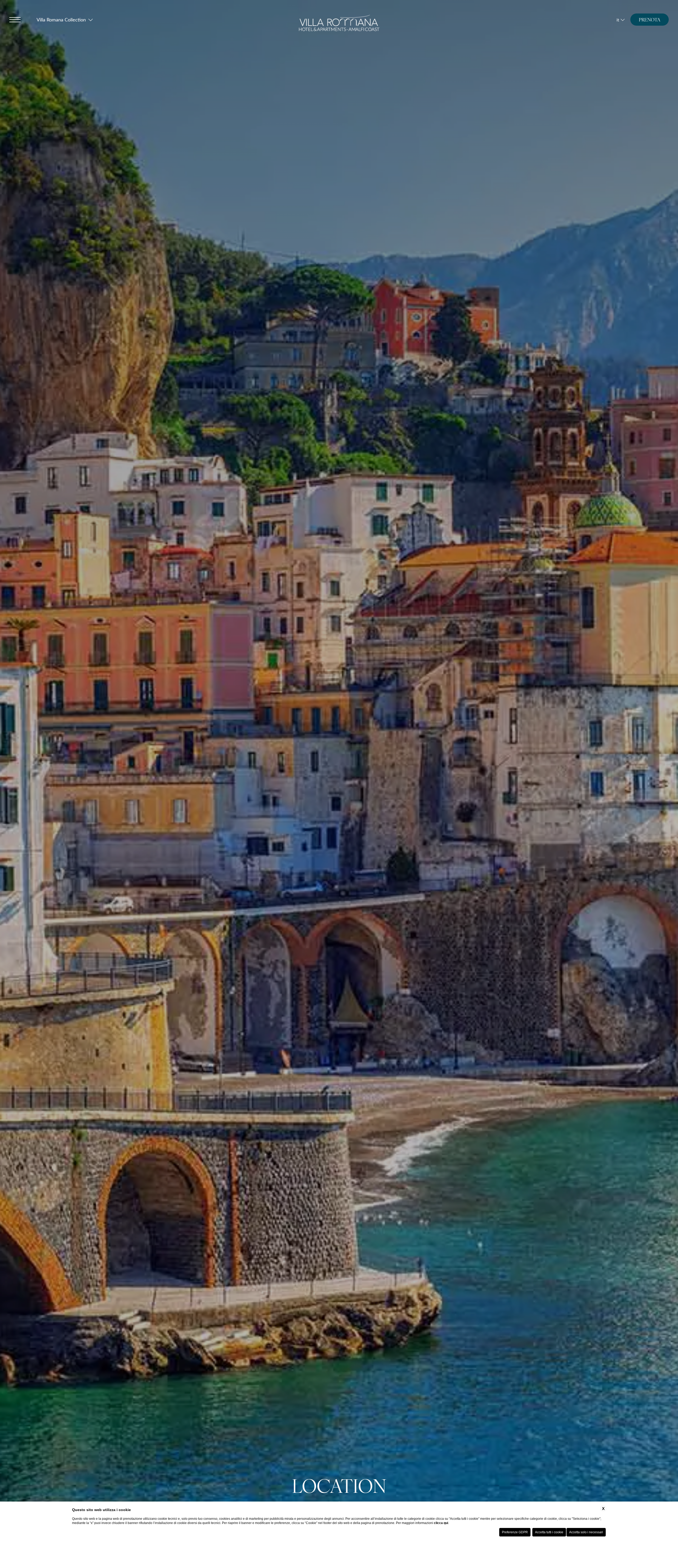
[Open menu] (15, 19)
